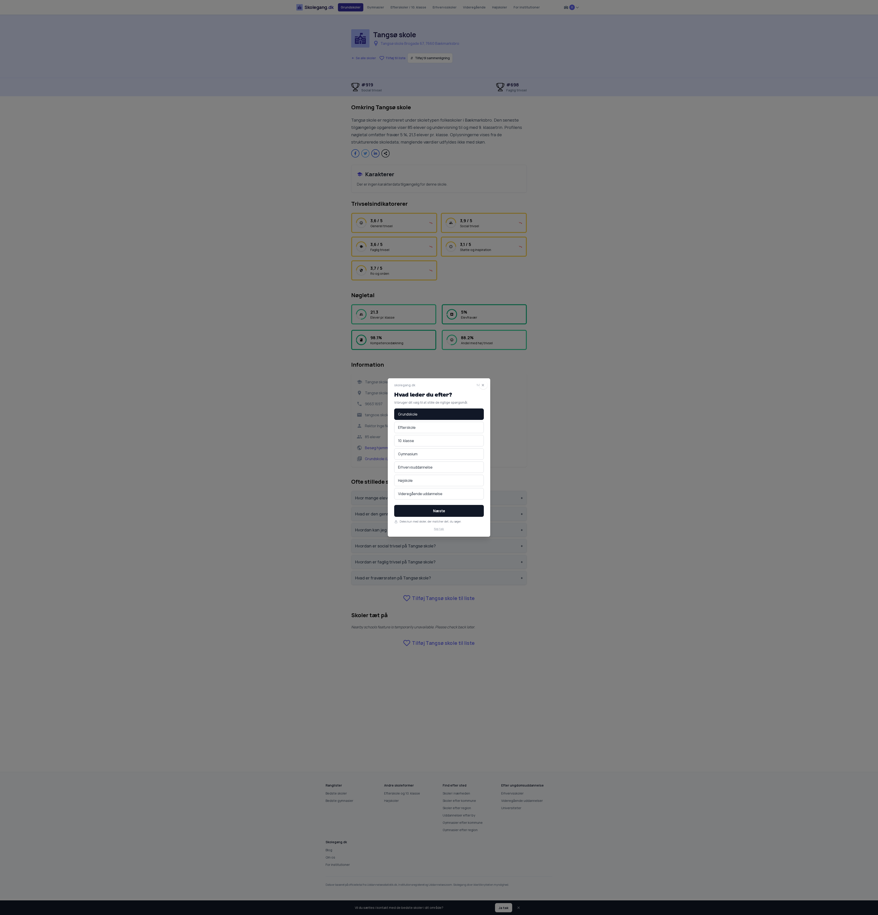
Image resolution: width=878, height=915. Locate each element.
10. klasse (406, 440)
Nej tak (439, 529)
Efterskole (407, 427)
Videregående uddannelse (420, 493)
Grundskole (408, 414)
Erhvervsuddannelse (415, 467)
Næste (439, 510)
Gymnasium (408, 453)
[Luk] (483, 385)
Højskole (405, 480)
